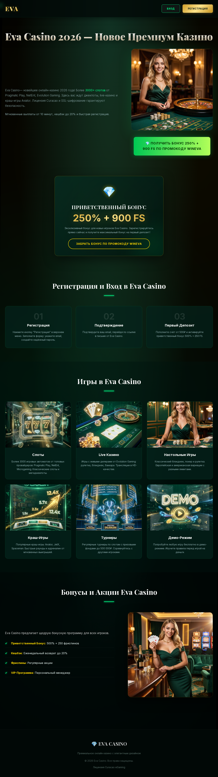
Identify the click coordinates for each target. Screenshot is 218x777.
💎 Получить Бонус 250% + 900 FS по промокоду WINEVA (172, 146)
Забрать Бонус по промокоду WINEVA (109, 243)
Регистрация (198, 8)
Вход (171, 8)
